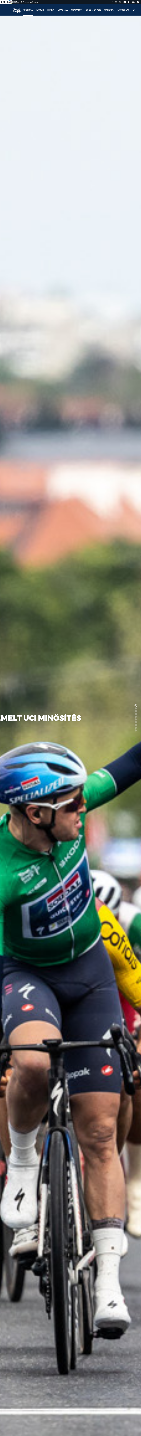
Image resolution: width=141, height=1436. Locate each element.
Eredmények (93, 10)
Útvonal (63, 10)
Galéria (108, 10)
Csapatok (76, 10)
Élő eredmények (29, 2)
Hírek (50, 10)
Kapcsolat (123, 10)
